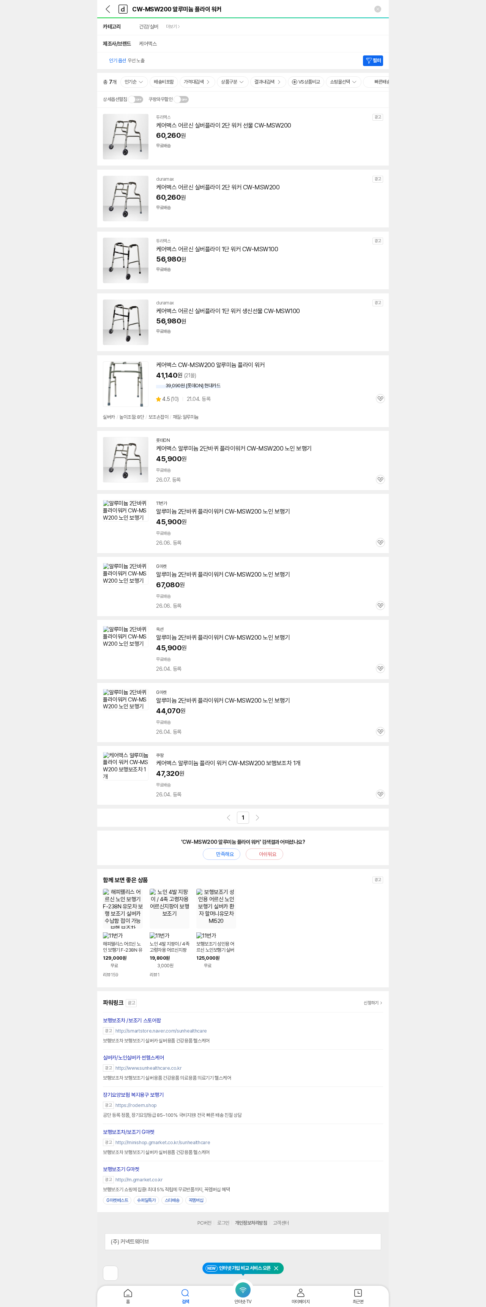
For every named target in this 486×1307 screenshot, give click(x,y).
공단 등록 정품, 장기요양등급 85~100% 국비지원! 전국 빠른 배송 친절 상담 (172, 1115)
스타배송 (172, 1200)
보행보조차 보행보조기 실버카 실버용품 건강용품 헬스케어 (156, 1041)
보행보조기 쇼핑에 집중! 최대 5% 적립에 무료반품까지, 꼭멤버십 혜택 (166, 1189)
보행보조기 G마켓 (121, 1169)
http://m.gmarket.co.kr (139, 1179)
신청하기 (371, 1003)
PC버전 (204, 1223)
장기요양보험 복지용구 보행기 (133, 1095)
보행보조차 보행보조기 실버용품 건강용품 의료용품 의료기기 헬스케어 (167, 1078)
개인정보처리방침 (251, 1223)
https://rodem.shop (136, 1105)
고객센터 (281, 1223)
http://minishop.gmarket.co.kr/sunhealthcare (162, 1142)
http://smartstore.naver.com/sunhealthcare (161, 1031)
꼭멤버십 (196, 1200)
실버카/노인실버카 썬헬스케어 (133, 1058)
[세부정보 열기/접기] (373, 1242)
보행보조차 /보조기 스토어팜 (132, 1020)
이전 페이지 (228, 818)
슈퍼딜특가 (146, 1200)
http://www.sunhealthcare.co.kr (148, 1068)
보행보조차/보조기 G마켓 (128, 1132)
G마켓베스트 (117, 1200)
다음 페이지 (257, 818)
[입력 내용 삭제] (377, 9)
